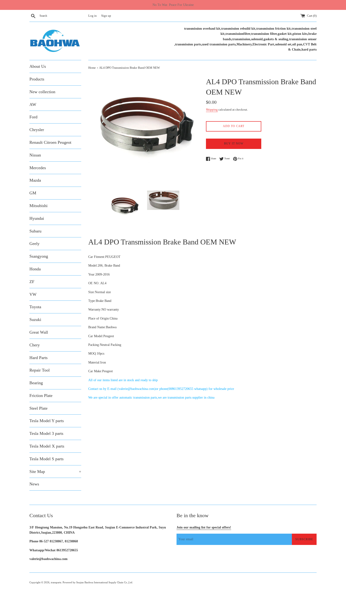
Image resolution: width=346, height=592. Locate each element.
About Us (37, 66)
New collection (42, 91)
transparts (56, 582)
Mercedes (37, 167)
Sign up (106, 15)
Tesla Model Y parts (46, 420)
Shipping (212, 109)
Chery (34, 345)
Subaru (35, 231)
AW (32, 104)
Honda (35, 269)
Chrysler (36, 129)
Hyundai (36, 218)
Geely (34, 243)
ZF (31, 281)
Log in (92, 15)
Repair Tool (39, 370)
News (34, 484)
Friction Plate (40, 395)
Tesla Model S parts (46, 458)
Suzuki (35, 319)
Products (36, 79)
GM (32, 193)
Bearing (36, 382)
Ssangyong (38, 256)
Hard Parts (38, 357)
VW (32, 294)
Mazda (35, 180)
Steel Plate (38, 408)
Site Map (55, 471)
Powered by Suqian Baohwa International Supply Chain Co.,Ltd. (98, 582)
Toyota (35, 306)
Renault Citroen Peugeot (50, 142)
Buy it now (233, 143)
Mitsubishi (38, 205)
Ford (33, 117)
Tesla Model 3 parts (46, 433)
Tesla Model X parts (46, 446)
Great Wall (38, 332)
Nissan (35, 155)
